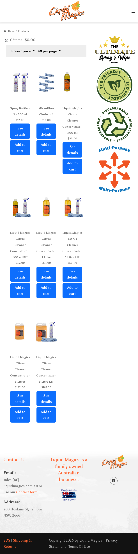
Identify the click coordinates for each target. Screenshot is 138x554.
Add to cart (20, 147)
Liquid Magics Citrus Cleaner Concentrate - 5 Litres (20, 369)
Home (11, 31)
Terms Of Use (79, 546)
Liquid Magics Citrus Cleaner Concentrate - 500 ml (72, 120)
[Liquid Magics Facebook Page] (114, 481)
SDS (6, 540)
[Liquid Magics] (67, 10)
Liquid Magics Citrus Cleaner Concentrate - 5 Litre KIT (46, 369)
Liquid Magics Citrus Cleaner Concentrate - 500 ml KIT (20, 245)
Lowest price (21, 51)
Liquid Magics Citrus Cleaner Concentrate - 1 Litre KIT (72, 245)
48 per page (48, 51)
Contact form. (27, 492)
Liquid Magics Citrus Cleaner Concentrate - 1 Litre (46, 245)
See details (20, 131)
